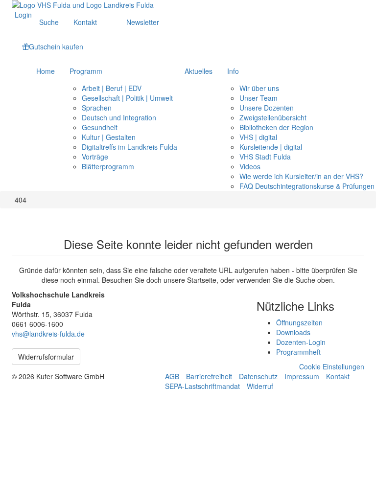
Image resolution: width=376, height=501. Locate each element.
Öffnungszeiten (299, 322)
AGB (172, 376)
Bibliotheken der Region (276, 127)
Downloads (293, 332)
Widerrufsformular (46, 357)
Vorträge (95, 156)
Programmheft (298, 352)
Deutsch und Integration (119, 117)
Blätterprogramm (108, 166)
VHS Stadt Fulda (265, 156)
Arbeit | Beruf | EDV (111, 88)
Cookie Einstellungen (331, 366)
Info (233, 71)
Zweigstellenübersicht (272, 117)
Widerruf (260, 386)
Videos (249, 166)
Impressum (301, 376)
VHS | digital (258, 137)
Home (45, 71)
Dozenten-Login (301, 342)
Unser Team (258, 98)
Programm (86, 71)
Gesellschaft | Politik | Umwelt (127, 98)
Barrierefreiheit (209, 376)
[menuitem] (23, 15)
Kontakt (85, 22)
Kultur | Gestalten (109, 137)
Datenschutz (258, 376)
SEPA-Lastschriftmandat (202, 386)
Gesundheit (100, 127)
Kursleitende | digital (270, 147)
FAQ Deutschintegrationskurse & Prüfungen (307, 186)
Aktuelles (198, 71)
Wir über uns (259, 88)
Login (23, 15)
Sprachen (97, 108)
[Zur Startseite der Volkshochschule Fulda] (188, 5)
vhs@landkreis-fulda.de (48, 334)
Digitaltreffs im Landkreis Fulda (129, 147)
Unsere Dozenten (266, 108)
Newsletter (142, 22)
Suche (49, 22)
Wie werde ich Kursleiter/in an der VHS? (301, 176)
